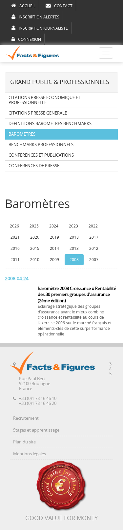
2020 (34, 237)
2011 (15, 259)
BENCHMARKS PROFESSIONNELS (41, 144)
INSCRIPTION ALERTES (39, 17)
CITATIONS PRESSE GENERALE (38, 113)
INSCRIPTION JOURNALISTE (43, 28)
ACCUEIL (27, 6)
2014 (54, 248)
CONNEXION (29, 39)
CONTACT (63, 6)
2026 (14, 226)
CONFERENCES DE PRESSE (34, 165)
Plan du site (24, 441)
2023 (73, 226)
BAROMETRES (22, 134)
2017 (93, 237)
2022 (93, 226)
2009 (54, 259)
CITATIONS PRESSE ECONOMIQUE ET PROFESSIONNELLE (44, 100)
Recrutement (26, 418)
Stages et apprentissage (36, 430)
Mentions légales (29, 453)
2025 (34, 226)
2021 (15, 237)
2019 (54, 237)
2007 (93, 259)
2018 (74, 237)
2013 (74, 248)
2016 (15, 248)
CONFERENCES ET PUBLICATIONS (41, 155)
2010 (34, 259)
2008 (74, 259)
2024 (53, 226)
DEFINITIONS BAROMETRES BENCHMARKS (50, 123)
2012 (93, 248)
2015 (34, 248)
